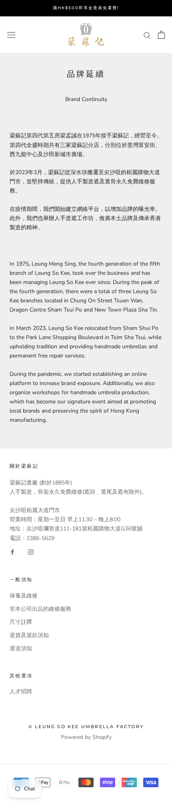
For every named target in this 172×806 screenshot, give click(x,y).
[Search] (147, 35)
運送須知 (21, 648)
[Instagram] (31, 551)
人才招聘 (21, 691)
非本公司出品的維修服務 (40, 609)
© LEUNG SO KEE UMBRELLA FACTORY (86, 726)
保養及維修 (24, 596)
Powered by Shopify (86, 737)
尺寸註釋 (21, 622)
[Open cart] (161, 35)
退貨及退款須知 (29, 635)
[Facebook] (12, 551)
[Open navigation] (11, 35)
